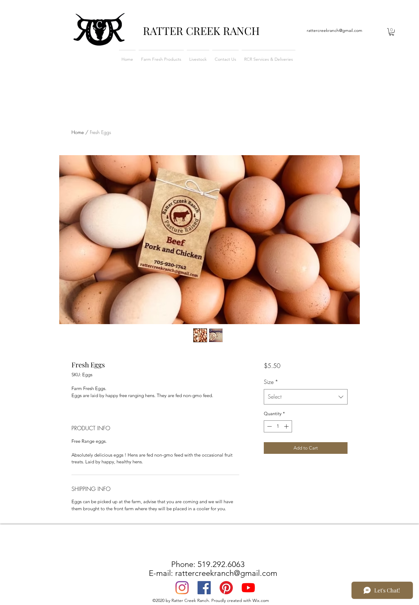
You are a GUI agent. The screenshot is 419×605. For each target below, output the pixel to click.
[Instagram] (182, 587)
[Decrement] (269, 426)
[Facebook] (204, 587)
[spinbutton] (278, 426)
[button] (391, 32)
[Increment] (287, 426)
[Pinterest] (226, 587)
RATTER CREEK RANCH (201, 30)
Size (271, 381)
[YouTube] (248, 587)
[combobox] (306, 396)
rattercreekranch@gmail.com (334, 30)
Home (77, 132)
